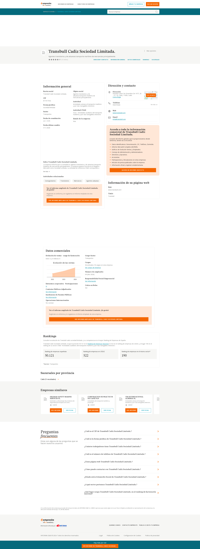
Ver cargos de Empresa (93, 268)
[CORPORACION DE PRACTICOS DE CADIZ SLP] (83, 399)
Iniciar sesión (152, 4)
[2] (52, 59)
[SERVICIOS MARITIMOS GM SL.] (158, 399)
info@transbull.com (119, 119)
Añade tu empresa (136, 4)
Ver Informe (56, 410)
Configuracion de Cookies (132, 535)
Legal (101, 535)
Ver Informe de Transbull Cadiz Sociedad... (100, 546)
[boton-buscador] (156, 12)
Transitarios (64, 181)
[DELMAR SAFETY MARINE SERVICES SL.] (45, 399)
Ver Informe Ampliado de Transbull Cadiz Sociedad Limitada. (73, 200)
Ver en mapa (151, 95)
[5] (58, 59)
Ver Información (51, 292)
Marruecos (78, 181)
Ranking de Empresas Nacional (98, 344)
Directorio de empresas (86, 4)
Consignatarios (50, 181)
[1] (50, 59)
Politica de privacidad (152, 535)
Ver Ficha (69, 410)
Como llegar (117, 97)
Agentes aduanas (92, 181)
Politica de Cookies (113, 535)
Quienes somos (114, 525)
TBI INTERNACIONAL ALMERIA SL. (134, 397)
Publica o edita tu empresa (149, 525)
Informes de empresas (65, 4)
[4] (56, 59)
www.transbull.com (119, 113)
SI (46, 286)
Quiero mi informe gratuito (133, 170)
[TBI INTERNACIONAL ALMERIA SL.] (121, 399)
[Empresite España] (47, 4)
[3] (54, 59)
